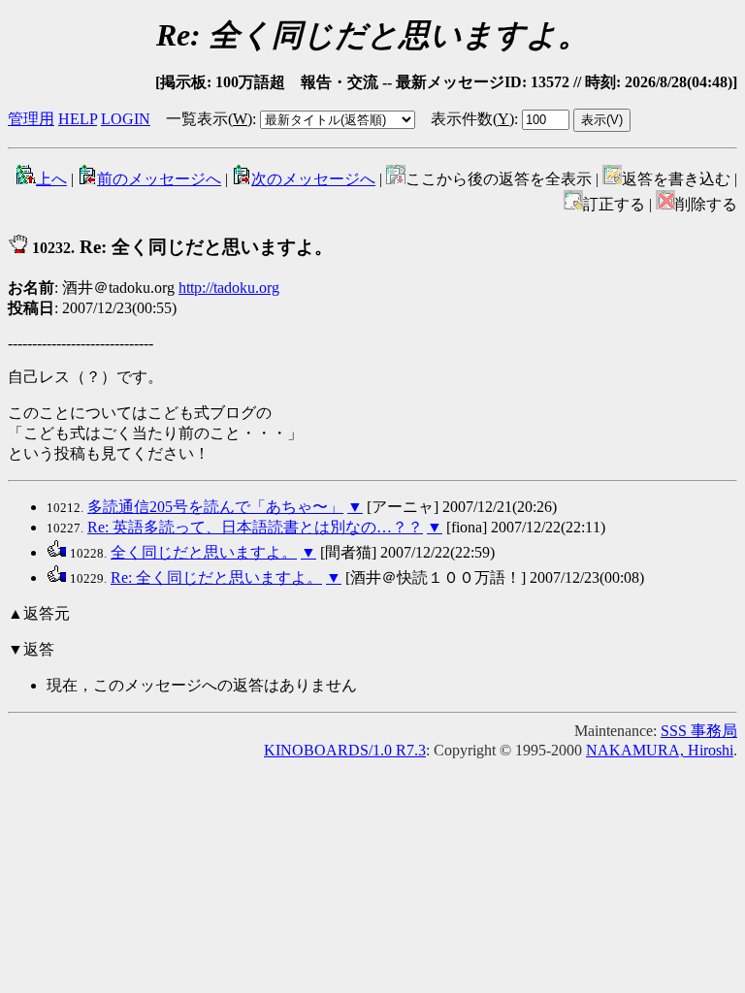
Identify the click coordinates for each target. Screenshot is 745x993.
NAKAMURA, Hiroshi (659, 750)
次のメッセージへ (313, 179)
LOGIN (125, 119)
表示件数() (472, 119)
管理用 (31, 119)
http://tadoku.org (228, 287)
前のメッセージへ (159, 179)
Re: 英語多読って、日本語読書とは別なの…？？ (255, 527)
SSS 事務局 (699, 730)
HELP (77, 119)
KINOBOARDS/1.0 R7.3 (345, 750)
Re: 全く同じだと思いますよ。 (216, 577)
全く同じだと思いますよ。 (204, 552)
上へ (51, 179)
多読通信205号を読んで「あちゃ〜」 (215, 506)
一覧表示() (209, 119)
